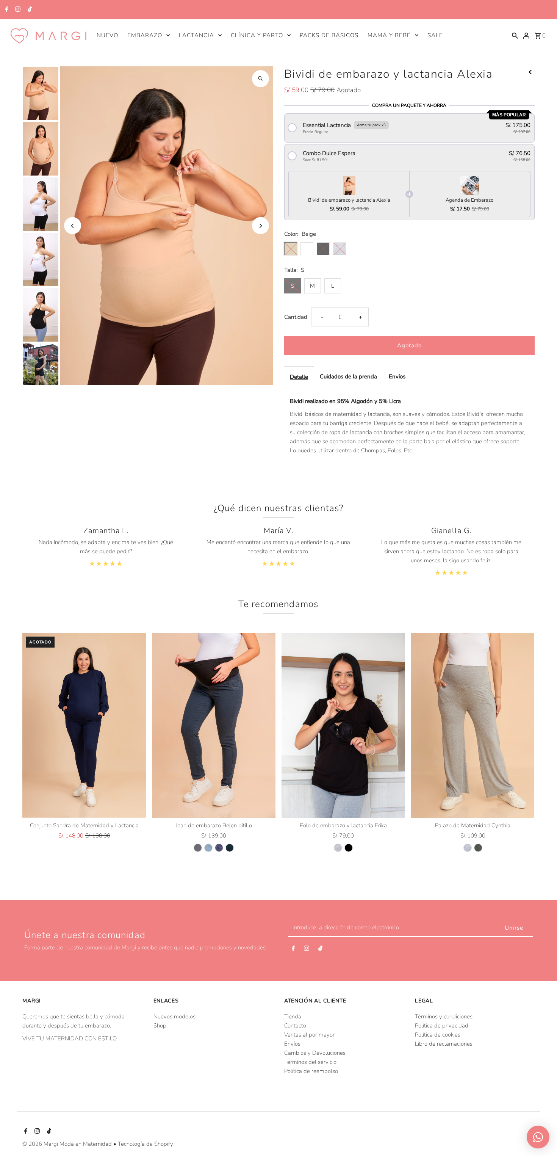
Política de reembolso (311, 1071)
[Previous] (72, 225)
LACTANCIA (196, 35)
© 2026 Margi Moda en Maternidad (67, 1144)
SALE (435, 35)
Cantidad (295, 317)
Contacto (295, 1025)
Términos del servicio (310, 1062)
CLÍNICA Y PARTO (257, 35)
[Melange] (338, 848)
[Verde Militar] (478, 848)
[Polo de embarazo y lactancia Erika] (343, 725)
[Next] (260, 225)
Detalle (299, 377)
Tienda (292, 1016)
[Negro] (348, 848)
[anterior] (530, 71)
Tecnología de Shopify (145, 1144)
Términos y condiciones (444, 1016)
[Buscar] (515, 35)
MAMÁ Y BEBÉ (389, 35)
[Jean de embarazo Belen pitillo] (213, 725)
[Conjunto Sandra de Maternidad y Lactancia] (84, 725)
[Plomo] (198, 848)
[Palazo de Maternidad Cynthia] (473, 725)
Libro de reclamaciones (444, 1044)
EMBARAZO (144, 35)
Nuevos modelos (174, 1016)
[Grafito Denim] (229, 848)
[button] (409, 128)
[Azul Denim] (219, 848)
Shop (159, 1025)
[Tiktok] (29, 9)
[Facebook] (5, 9)
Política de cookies (437, 1034)
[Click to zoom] (260, 78)
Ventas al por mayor (309, 1034)
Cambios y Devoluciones (315, 1053)
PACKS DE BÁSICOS (329, 35)
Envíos (397, 376)
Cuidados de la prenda (348, 376)
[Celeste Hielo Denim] (208, 848)
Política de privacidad (441, 1025)
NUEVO (107, 35)
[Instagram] (16, 9)
